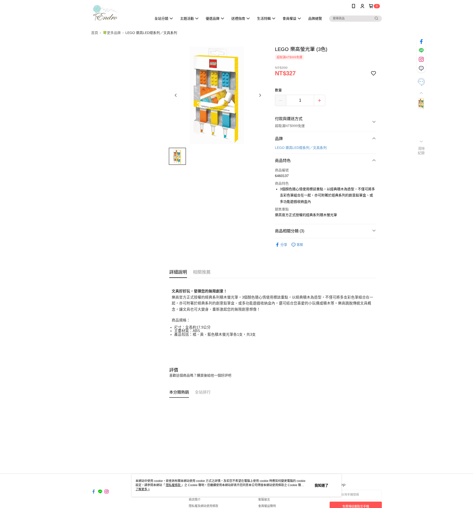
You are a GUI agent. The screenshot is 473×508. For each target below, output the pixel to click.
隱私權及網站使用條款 (203, 506)
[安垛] (118, 13)
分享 (283, 245)
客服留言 (264, 499)
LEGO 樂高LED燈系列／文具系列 (301, 148)
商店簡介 (195, 499)
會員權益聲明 (267, 506)
